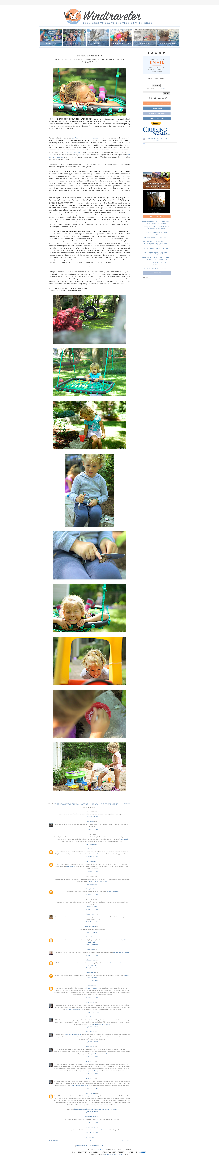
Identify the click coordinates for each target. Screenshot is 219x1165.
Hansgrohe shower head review (98, 881)
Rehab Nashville (92, 906)
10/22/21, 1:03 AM (92, 1042)
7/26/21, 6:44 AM (92, 968)
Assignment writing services (121, 952)
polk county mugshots (91, 988)
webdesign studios (113, 891)
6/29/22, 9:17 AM (92, 1122)
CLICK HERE (99, 1150)
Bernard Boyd (90, 937)
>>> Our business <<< (72, 152)
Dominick (90, 985)
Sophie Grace (90, 849)
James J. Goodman (90, 861)
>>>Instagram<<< (95, 138)
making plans (124, 803)
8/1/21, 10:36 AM (92, 997)
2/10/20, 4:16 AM (92, 856)
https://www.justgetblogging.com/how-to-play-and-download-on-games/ (95, 1109)
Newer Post (53, 1140)
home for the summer (86, 803)
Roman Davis (90, 949)
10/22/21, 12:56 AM (92, 1012)
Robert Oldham (90, 960)
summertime (94, 804)
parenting (71, 804)
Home (90, 1140)
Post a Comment (89, 1137)
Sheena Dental (90, 914)
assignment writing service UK (74, 1009)
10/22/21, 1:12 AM (92, 1056)
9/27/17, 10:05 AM (92, 844)
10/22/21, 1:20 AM (92, 1088)
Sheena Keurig (90, 1127)
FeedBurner (161, 89)
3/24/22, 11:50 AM (92, 1112)
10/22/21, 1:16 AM (92, 1073)
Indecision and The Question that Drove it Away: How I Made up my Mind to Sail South (156, 243)
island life (99, 803)
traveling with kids (114, 804)
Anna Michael (90, 1002)
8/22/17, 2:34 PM (92, 817)
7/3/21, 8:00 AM (92, 932)
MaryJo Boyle (90, 821)
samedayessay (70, 866)
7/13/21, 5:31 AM (92, 955)
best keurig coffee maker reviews (94, 1130)
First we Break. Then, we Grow (155, 237)
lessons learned (111, 803)
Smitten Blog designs (114, 1154)
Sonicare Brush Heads (90, 1116)
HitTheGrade (124, 839)
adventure (58, 803)
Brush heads (59, 917)
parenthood (61, 804)
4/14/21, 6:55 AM (92, 894)
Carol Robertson (90, 972)
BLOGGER (142, 1152)
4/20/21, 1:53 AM (92, 909)
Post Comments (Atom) (94, 1143)
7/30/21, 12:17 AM (92, 980)
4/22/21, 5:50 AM (92, 922)
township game (86, 1096)
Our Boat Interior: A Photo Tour (155, 268)
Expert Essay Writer (90, 926)
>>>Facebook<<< (78, 138)
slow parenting (82, 804)
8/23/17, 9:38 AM (92, 829)
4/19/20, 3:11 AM (92, 871)
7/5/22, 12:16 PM (92, 1133)
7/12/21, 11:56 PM (92, 945)
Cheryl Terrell (90, 889)
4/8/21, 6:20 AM (92, 884)
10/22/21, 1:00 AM (92, 1027)
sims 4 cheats (97, 854)
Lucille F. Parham (90, 1093)
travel (102, 804)
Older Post (126, 1140)
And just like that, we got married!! (155, 248)
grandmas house (70, 803)
